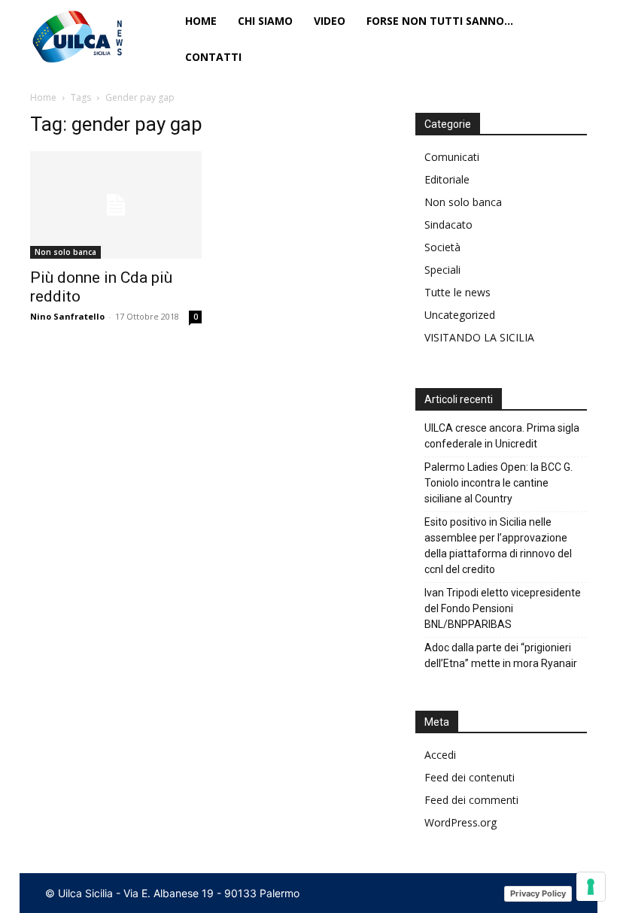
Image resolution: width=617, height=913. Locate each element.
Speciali (442, 269)
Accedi (440, 755)
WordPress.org (460, 822)
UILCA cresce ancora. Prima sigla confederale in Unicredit (501, 436)
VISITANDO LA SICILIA (479, 337)
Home (43, 97)
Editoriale (447, 179)
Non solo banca (65, 252)
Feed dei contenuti (469, 777)
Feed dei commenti (471, 800)
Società (442, 247)
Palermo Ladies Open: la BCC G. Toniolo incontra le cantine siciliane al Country (498, 483)
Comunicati (451, 157)
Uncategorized (459, 315)
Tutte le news (457, 292)
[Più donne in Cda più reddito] (116, 205)
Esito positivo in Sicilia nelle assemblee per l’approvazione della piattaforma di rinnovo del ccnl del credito (498, 545)
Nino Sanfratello (67, 316)
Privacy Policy (538, 893)
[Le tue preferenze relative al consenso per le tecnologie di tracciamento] (590, 886)
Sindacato (448, 224)
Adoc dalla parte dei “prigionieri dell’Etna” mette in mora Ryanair (500, 655)
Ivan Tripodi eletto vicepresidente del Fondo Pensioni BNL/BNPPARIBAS (502, 608)
